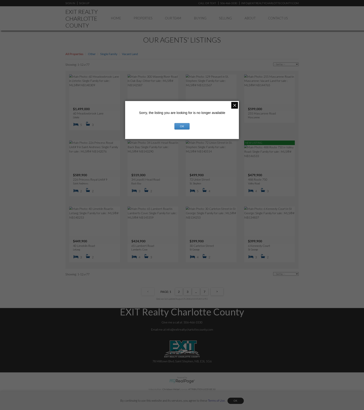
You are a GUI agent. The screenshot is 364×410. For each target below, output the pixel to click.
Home (116, 18)
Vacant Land (130, 54)
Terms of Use (216, 400)
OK (236, 400)
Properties (143, 18)
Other (92, 54)
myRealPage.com (182, 381)
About (250, 18)
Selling (225, 18)
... (196, 291)
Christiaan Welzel (171, 389)
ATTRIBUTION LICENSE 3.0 (202, 389)
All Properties (74, 54)
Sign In (70, 3)
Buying (200, 18)
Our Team (173, 18)
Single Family (108, 54)
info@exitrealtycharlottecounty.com (189, 329)
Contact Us (278, 18)
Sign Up (84, 3)
